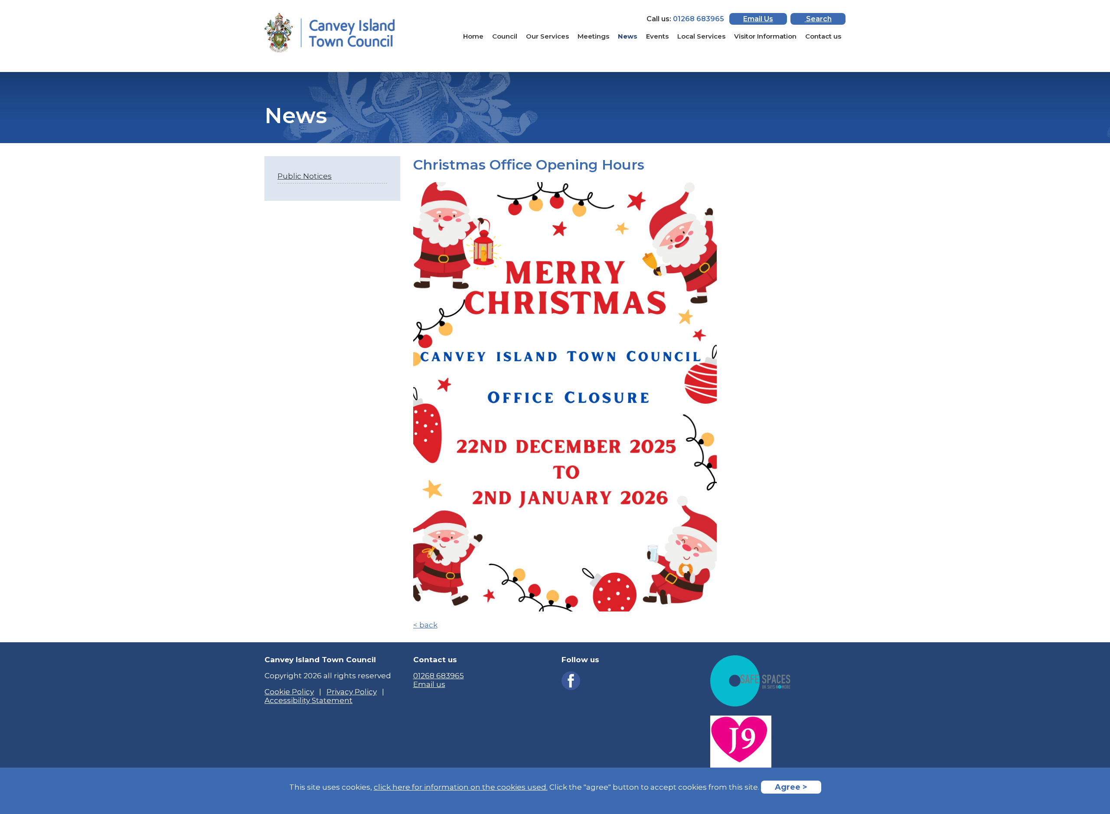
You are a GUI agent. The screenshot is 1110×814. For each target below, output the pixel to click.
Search (818, 19)
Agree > (791, 787)
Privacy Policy (351, 691)
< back (425, 625)
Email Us (758, 19)
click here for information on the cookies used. (461, 787)
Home (473, 36)
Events (657, 36)
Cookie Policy (289, 691)
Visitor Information (765, 36)
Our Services (547, 36)
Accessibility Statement (308, 700)
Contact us (823, 36)
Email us (429, 684)
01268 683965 (438, 675)
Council (504, 36)
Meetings (593, 36)
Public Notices (305, 176)
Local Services (701, 36)
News (627, 36)
